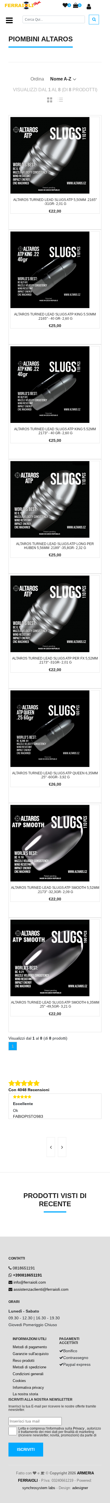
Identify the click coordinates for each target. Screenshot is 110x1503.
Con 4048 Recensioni (28, 1089)
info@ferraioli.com (30, 1282)
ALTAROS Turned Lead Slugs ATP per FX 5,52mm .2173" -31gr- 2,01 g (55, 660)
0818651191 (24, 1268)
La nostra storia (25, 1394)
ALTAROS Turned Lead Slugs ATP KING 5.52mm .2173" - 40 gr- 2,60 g (55, 431)
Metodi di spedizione (29, 1367)
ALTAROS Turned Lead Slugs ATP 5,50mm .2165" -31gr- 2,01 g (55, 202)
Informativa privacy (28, 1387)
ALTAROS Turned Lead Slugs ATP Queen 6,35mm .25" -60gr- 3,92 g (55, 775)
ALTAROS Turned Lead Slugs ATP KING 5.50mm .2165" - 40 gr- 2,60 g (55, 316)
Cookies (19, 1381)
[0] (65, 5)
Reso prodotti (23, 1360)
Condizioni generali (28, 1374)
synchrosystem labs (38, 1488)
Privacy (78, 1428)
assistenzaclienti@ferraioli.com (41, 1289)
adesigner (80, 1488)
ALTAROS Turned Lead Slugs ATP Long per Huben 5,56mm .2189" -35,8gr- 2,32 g (55, 546)
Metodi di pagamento (30, 1347)
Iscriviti (26, 1449)
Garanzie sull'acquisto (31, 1354)
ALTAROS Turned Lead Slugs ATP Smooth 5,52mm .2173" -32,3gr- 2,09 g (55, 890)
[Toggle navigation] (9, 20)
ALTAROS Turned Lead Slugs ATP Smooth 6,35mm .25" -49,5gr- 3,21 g (55, 1004)
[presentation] (51, 1147)
